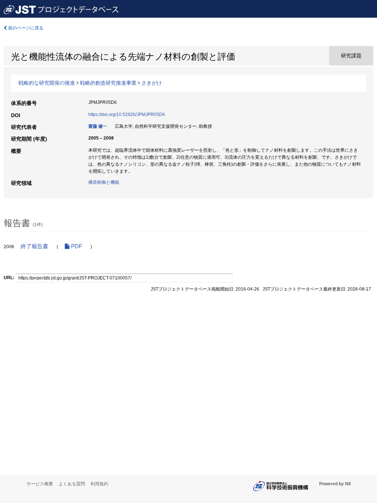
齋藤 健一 (97, 126)
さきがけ (151, 83)
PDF (76, 246)
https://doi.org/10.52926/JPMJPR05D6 (126, 114)
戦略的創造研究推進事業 (108, 83)
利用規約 (99, 483)
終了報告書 (34, 246)
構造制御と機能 (103, 182)
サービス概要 (40, 483)
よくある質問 (72, 483)
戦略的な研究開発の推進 (46, 83)
